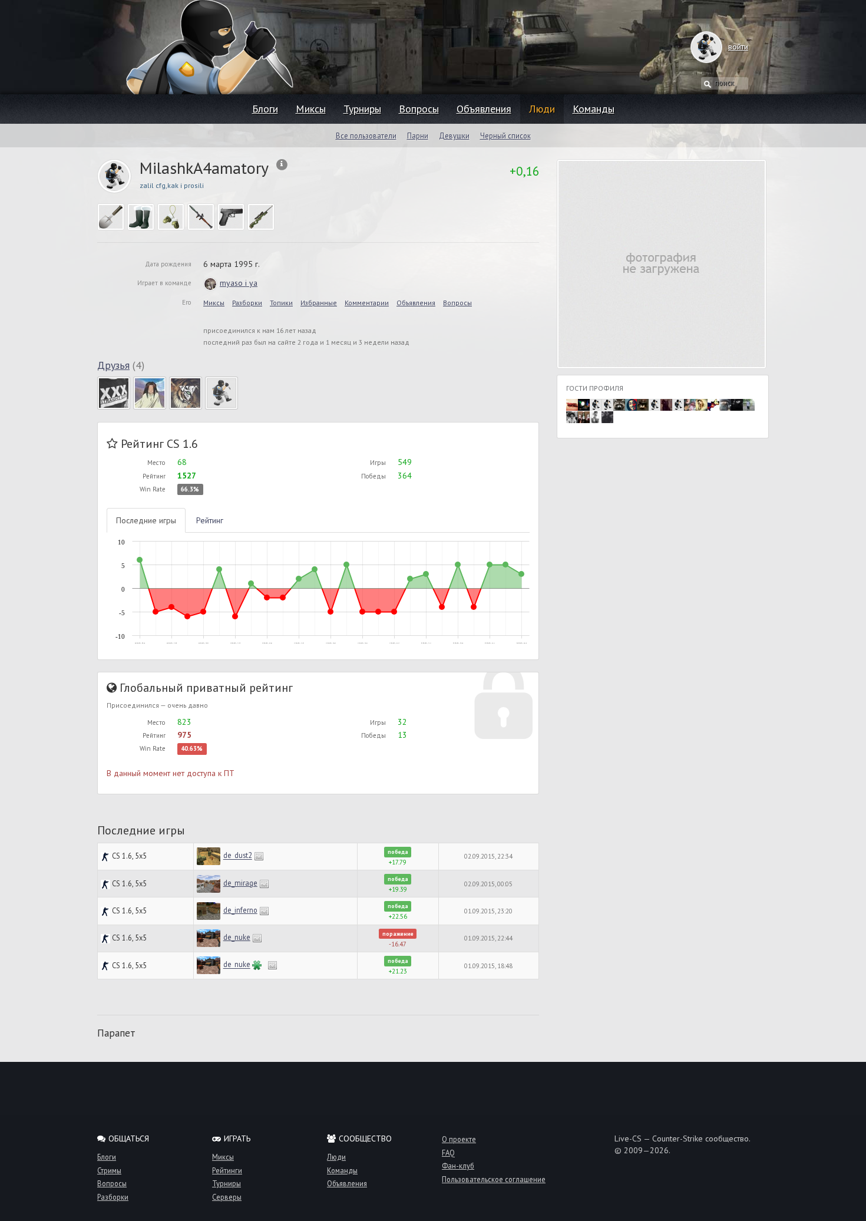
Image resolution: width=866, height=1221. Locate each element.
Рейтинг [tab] (209, 520)
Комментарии (367, 302)
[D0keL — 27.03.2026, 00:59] (572, 403)
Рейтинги (227, 1170)
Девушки (454, 135)
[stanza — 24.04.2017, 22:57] (725, 403)
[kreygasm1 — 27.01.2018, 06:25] (643, 403)
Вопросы (419, 109)
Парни (417, 135)
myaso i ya (238, 283)
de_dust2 (237, 855)
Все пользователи (366, 135)
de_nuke (236, 937)
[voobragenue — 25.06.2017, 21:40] (666, 403)
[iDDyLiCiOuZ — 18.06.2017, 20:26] (678, 403)
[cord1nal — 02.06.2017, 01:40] (713, 403)
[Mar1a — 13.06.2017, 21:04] (702, 403)
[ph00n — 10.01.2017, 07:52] (584, 416)
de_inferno (240, 910)
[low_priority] (185, 392)
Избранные (318, 302)
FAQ (448, 1152)
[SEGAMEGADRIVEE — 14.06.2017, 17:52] (690, 403)
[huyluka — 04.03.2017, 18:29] (749, 403)
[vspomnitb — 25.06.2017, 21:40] (654, 403)
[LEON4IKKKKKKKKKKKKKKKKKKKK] (149, 392)
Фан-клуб (458, 1165)
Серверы (227, 1197)
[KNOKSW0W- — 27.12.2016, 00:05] (595, 416)
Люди (542, 109)
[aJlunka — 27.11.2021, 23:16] (595, 403)
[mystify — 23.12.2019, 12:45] (607, 403)
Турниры (362, 109)
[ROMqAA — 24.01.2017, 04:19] (572, 416)
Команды (593, 109)
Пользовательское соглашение (494, 1179)
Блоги (265, 109)
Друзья (113, 365)
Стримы (109, 1170)
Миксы (311, 109)
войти (738, 46)
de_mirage (240, 882)
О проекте (459, 1139)
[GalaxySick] (113, 392)
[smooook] (221, 392)
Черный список (505, 135)
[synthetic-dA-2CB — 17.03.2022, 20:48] (584, 403)
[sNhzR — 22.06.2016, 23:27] (607, 416)
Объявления (484, 109)
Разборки (247, 302)
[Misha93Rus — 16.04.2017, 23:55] (737, 403)
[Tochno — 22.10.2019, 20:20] (619, 403)
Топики (281, 302)
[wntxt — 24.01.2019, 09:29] (631, 403)
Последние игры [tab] (146, 520)
